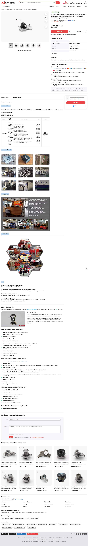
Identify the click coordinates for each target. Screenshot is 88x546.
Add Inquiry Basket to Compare (25, 50)
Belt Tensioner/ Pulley (5, 506)
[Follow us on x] (78, 533)
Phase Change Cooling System (21, 518)
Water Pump (12, 361)
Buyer (57, 6)
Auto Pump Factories (42, 524)
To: (7, 423)
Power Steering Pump (48, 504)
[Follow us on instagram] (80, 533)
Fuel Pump (25, 504)
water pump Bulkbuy (32, 527)
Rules (86, 6)
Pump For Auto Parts (63, 524)
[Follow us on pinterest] (84, 533)
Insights (71, 537)
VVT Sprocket (68, 506)
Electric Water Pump (69, 504)
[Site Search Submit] (58, 2)
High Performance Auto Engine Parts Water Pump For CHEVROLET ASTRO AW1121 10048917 (43, 464)
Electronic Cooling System (7, 518)
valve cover (3, 501)
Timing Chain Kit (23, 361)
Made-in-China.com (38, 539)
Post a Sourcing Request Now (37, 437)
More (2, 529)
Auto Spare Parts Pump (7, 527)
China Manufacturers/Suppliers (33, 537)
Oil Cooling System (34, 518)
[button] (54, 2)
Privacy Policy (63, 541)
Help (64, 6)
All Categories (6, 6)
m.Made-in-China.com (47, 539)
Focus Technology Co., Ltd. (35, 541)
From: (7, 419)
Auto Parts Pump (52, 524)
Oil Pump (18, 361)
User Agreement (51, 541)
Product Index (66, 537)
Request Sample (72, 34)
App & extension (71, 6)
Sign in (85, 3)
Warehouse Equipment (27, 501)
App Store (4, 533)
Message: (6, 426)
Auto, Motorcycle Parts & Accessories (12, 9)
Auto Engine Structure (25, 9)
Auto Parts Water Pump (75, 524)
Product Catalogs (19, 499)
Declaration (58, 541)
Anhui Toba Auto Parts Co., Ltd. (60, 20)
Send (11, 437)
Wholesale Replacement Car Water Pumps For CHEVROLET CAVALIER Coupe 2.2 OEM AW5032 (26, 464)
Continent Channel (59, 537)
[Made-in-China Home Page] (8, 2)
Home (2, 9)
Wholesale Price (51, 537)
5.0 (71, 99)
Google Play (12, 533)
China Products (24, 537)
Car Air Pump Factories (30, 524)
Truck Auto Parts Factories (18, 524)
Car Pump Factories (6, 524)
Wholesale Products (44, 537)
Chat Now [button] (79, 31)
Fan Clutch (25, 506)
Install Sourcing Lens (33, 533)
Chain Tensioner (47, 506)
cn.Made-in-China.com (56, 539)
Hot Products (18, 537)
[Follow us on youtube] (82, 533)
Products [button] (22, 2)
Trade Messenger (22, 533)
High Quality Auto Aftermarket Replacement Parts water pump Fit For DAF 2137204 (61, 488)
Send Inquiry (59, 31)
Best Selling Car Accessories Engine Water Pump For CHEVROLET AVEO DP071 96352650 (78, 488)
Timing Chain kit (47, 501)
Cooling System (35, 9)
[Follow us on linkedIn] (86, 533)
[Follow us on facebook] (76, 533)
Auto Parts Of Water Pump (19, 527)
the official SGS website (32, 309)
